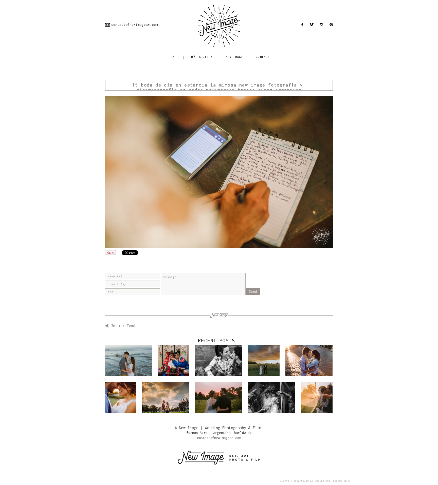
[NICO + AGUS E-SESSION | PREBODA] (165, 400)
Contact (262, 57)
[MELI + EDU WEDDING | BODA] (317, 397)
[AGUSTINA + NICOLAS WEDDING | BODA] (218, 399)
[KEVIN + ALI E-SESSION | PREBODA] (128, 363)
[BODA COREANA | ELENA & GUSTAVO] (173, 360)
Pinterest (331, 24)
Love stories (201, 57)
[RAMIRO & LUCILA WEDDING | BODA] (264, 360)
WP (349, 480)
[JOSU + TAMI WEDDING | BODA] (120, 397)
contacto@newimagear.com (134, 25)
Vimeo (311, 24)
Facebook (302, 24)
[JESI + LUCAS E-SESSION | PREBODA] (218, 363)
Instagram (321, 24)
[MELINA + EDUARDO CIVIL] (271, 400)
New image (234, 57)
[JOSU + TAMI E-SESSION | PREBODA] (309, 363)
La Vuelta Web (320, 480)
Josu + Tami (123, 326)
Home (172, 57)
